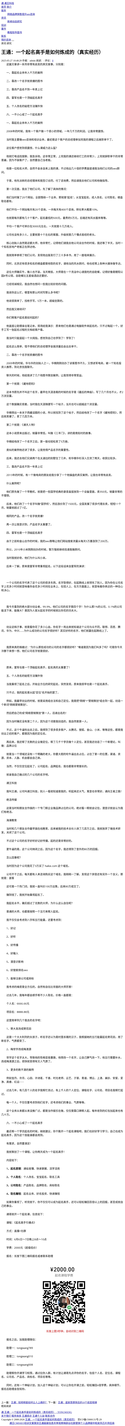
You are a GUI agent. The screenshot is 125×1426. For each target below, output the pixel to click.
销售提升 (22, 14)
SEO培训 (24, 1423)
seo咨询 (31, 14)
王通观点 (27, 1416)
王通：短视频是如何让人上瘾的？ (29, 1402)
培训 (3, 25)
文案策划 (34, 1423)
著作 (3, 29)
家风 (99, 1423)
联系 (3, 36)
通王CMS (14, 1423)
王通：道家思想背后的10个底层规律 (77, 1402)
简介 (9, 7)
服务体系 (16, 1416)
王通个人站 (38, 1416)
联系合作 (50, 1416)
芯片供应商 (108, 1423)
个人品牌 (85, 1423)
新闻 (9, 21)
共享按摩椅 (60, 1423)
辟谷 (68, 1423)
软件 (14, 32)
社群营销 (75, 1423)
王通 (41, 1423)
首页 (3, 7)
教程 (9, 32)
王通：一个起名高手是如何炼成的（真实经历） (50, 1419)
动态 (14, 21)
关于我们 (6, 1416)
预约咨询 (6, 39)
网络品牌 (12, 14)
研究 (19, 21)
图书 (19, 32)
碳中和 (93, 1423)
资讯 (3, 18)
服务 (3, 10)
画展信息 (49, 1423)
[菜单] (13, 40)
